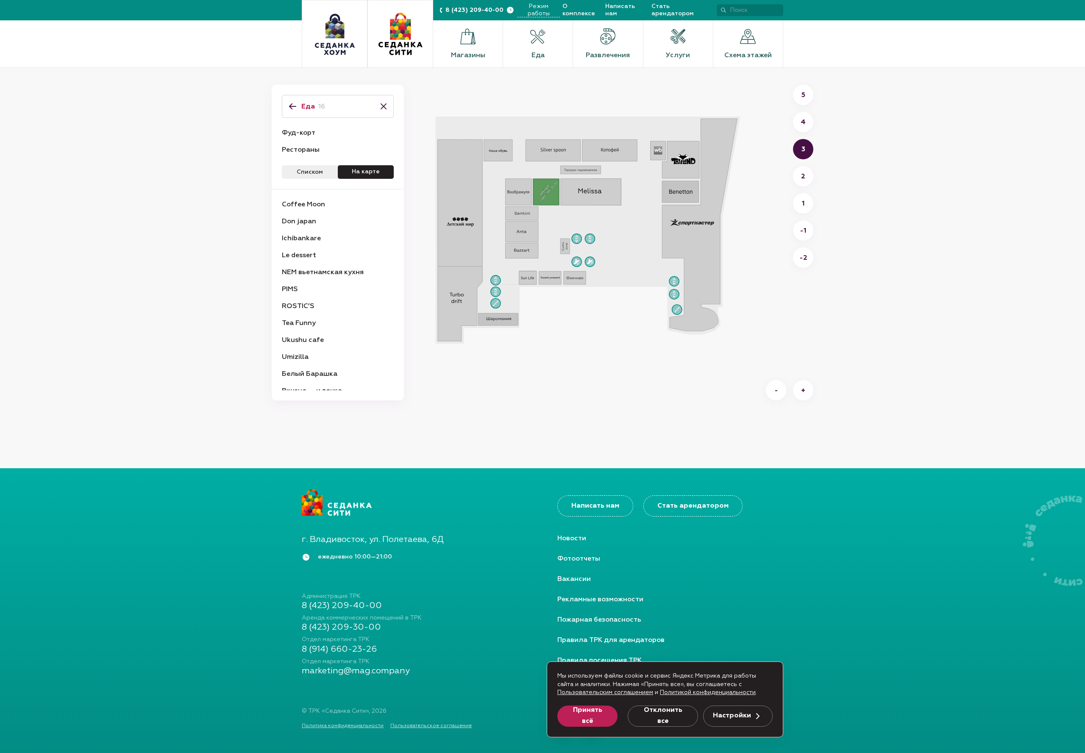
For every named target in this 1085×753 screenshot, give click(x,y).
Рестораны (301, 150)
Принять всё (587, 716)
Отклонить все (663, 716)
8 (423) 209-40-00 (474, 10)
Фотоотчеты (578, 559)
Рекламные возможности (600, 599)
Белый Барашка (309, 374)
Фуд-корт (298, 133)
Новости (571, 538)
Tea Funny (299, 323)
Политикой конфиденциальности (708, 692)
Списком (310, 172)
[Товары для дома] (335, 34)
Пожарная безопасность (599, 620)
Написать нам (620, 10)
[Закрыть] (381, 106)
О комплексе (578, 10)
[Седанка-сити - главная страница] (415, 502)
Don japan (299, 221)
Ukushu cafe (303, 340)
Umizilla (295, 357)
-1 (803, 231)
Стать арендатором (672, 10)
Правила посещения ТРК (599, 660)
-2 (803, 258)
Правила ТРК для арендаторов (611, 640)
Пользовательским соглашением (605, 692)
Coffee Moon (303, 204)
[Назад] (292, 106)
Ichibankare (301, 238)
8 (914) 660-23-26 (339, 649)
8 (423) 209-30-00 (341, 627)
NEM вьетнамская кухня (323, 272)
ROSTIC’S (298, 306)
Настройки (732, 715)
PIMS (290, 289)
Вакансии (574, 579)
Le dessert (299, 255)
